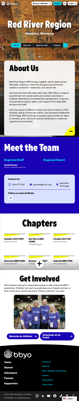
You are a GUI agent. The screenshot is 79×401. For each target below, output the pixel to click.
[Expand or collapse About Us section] (69, 131)
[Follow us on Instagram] (10, 198)
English (70, 399)
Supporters (11, 383)
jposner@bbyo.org (42, 184)
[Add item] (65, 45)
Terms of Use (47, 384)
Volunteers (10, 372)
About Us (27, 45)
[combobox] (69, 398)
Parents (8, 378)
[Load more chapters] (39, 263)
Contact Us (46, 362)
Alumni (8, 367)
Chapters (57, 45)
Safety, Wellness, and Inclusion (54, 371)
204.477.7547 (18, 184)
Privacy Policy (47, 380)
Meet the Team (42, 45)
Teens (7, 362)
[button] (3, 3)
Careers (45, 375)
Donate (57, 3)
